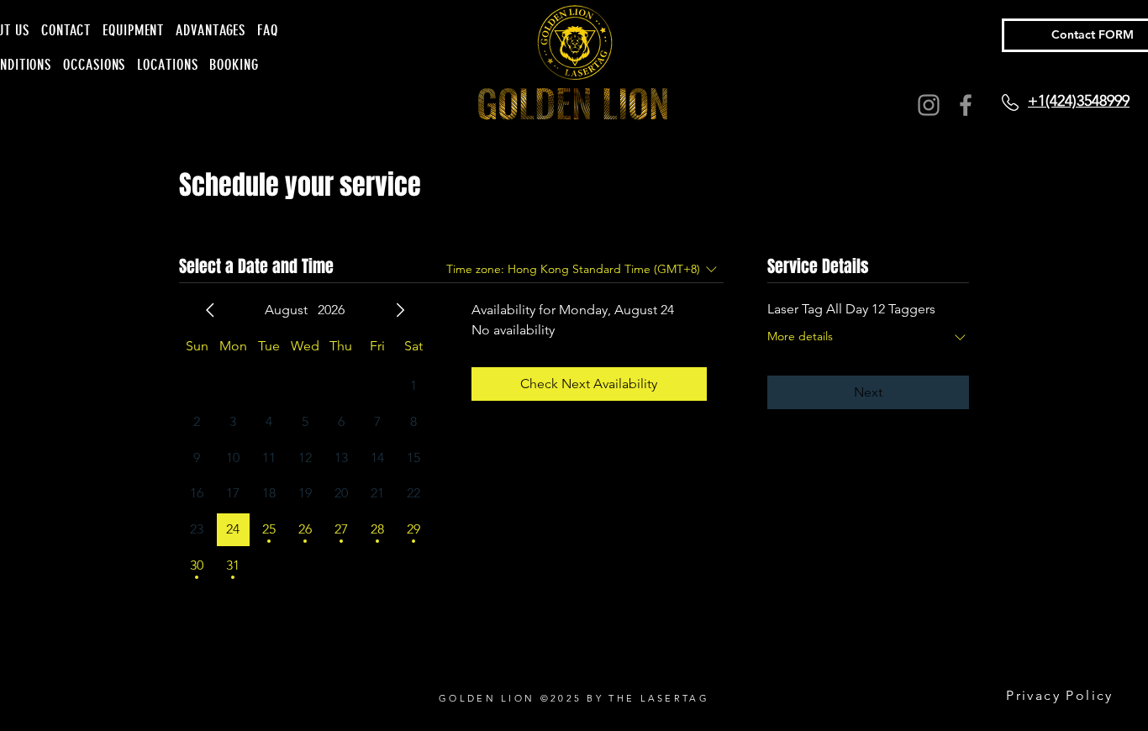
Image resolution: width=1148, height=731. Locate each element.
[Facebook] (965, 105)
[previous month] (210, 310)
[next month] (400, 310)
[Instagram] (928, 105)
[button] (94, 65)
